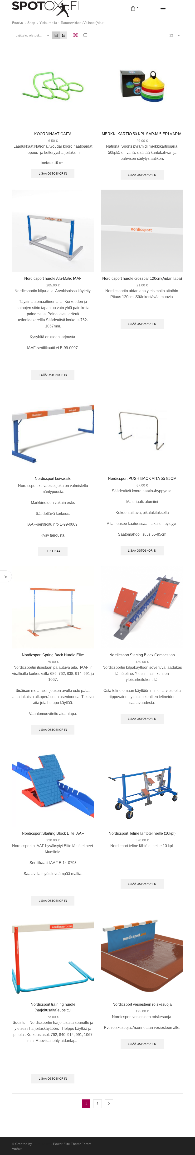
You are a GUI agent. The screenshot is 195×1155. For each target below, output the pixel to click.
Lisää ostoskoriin (53, 173)
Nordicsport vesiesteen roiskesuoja (142, 1004)
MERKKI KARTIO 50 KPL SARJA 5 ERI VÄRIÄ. (142, 134)
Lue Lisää (53, 551)
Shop (31, 23)
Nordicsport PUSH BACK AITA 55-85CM (142, 479)
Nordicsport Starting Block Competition (142, 655)
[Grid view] (56, 35)
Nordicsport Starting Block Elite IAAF (53, 833)
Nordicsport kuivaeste (53, 479)
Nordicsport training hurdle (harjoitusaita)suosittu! (53, 1007)
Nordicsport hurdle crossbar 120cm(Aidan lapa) (142, 278)
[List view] (63, 35)
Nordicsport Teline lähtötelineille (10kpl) (142, 833)
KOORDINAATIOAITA (53, 134)
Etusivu (17, 23)
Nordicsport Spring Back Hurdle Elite (53, 655)
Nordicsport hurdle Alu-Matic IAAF (53, 278)
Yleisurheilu (48, 23)
